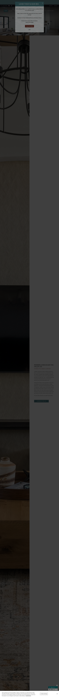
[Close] (57, 694)
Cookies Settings (44, 693)
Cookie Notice (28, 695)
